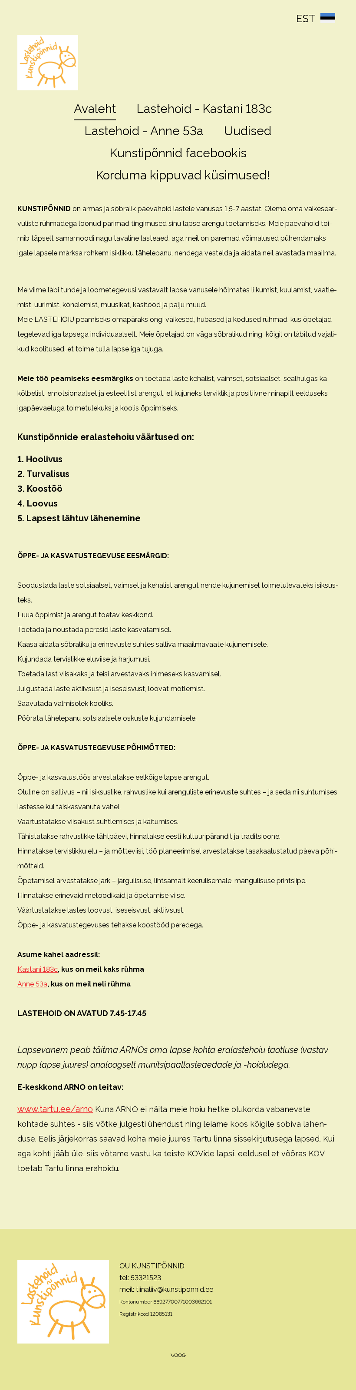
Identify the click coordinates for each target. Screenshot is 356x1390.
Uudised (247, 131)
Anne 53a (32, 984)
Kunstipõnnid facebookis (178, 153)
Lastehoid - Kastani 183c (204, 109)
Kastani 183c (37, 969)
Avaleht (95, 109)
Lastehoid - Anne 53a (144, 131)
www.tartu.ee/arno (55, 1109)
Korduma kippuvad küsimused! (183, 175)
